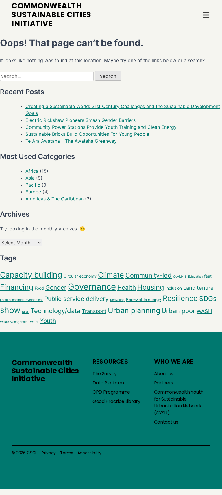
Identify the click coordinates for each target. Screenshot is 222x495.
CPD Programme (111, 392)
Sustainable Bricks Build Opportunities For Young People (87, 134)
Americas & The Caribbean (54, 199)
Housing (150, 287)
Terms (66, 453)
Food (39, 288)
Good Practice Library (116, 401)
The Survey (104, 373)
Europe (33, 192)
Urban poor (178, 311)
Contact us (166, 422)
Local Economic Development (21, 300)
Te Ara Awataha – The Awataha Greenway (71, 141)
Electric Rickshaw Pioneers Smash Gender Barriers (80, 120)
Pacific (32, 185)
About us (163, 373)
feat (208, 275)
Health (126, 287)
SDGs (208, 299)
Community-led (148, 275)
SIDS (25, 312)
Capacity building (31, 274)
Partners (163, 382)
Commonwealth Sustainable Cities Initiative (45, 371)
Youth (48, 320)
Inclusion (173, 288)
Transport (94, 311)
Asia (30, 178)
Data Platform (108, 382)
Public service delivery (76, 298)
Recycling (117, 300)
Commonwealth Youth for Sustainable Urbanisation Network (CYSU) (179, 402)
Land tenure (198, 287)
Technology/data (55, 311)
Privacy (49, 453)
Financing (16, 287)
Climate (111, 275)
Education (195, 276)
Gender (55, 287)
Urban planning (134, 310)
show (10, 310)
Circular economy (80, 275)
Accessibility (89, 453)
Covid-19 (180, 276)
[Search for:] (47, 76)
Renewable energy (143, 299)
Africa (31, 171)
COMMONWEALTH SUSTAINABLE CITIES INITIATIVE (51, 15)
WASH (204, 311)
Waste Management (14, 322)
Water (34, 322)
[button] (206, 15)
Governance (92, 287)
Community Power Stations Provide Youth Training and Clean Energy (101, 127)
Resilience (180, 298)
